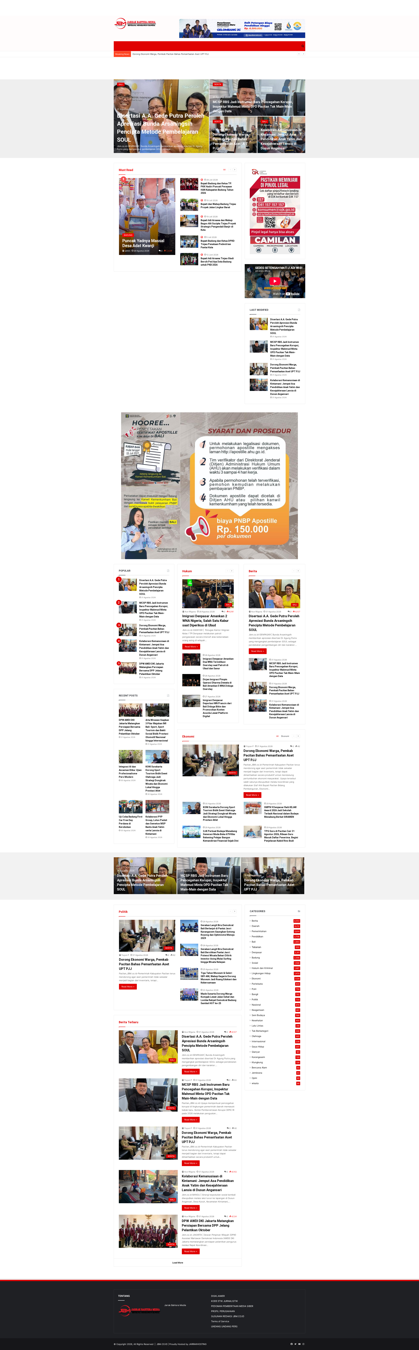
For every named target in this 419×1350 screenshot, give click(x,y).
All (224, 169)
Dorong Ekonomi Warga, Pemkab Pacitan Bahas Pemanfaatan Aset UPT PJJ (285, 368)
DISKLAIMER (218, 1296)
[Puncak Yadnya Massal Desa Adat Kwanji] (147, 216)
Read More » (191, 646)
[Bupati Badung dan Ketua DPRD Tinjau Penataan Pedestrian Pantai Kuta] (189, 241)
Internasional (258, 1041)
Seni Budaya (258, 1015)
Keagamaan (258, 1010)
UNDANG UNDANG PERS (224, 1326)
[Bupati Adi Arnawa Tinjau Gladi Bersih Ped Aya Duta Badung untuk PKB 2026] (189, 259)
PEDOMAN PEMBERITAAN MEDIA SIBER (232, 1306)
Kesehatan (257, 1020)
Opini (254, 1078)
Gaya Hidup (258, 1046)
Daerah (255, 926)
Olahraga (256, 1036)
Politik (255, 999)
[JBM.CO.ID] (135, 23)
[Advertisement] (209, 7)
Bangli (255, 994)
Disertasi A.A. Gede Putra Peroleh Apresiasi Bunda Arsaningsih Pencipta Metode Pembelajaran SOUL (284, 326)
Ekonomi (285, 736)
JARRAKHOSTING (198, 1344)
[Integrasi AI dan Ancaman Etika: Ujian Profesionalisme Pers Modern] (131, 756)
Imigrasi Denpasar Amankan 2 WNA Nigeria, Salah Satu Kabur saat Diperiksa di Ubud (205, 620)
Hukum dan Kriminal (262, 968)
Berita (217, 84)
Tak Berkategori (260, 1031)
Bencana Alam (259, 1067)
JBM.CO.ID (162, 1344)
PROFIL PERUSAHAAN (223, 1311)
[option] (209, 116)
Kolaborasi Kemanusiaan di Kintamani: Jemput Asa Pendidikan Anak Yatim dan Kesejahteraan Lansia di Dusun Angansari (193, 54)
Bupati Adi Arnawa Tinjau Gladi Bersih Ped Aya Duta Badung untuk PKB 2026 (217, 261)
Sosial (255, 963)
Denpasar (257, 952)
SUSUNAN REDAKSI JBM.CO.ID (227, 1316)
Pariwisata (257, 983)
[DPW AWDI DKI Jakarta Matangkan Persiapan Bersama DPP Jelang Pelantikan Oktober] (128, 668)
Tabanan (256, 947)
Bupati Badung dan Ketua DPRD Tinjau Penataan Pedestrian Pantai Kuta (218, 244)
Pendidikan (257, 936)
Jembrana (257, 1072)
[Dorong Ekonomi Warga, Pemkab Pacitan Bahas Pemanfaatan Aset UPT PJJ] (259, 369)
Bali (121, 84)
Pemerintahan (259, 931)
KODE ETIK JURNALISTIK (224, 1301)
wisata (255, 1083)
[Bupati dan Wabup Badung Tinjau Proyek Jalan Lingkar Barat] (189, 205)
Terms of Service (220, 1321)
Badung (256, 957)
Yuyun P (250, 746)
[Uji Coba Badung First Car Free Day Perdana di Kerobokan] (131, 806)
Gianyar (256, 1052)
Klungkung (257, 1062)
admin (127, 251)
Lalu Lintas (257, 1025)
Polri (254, 989)
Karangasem (258, 1057)
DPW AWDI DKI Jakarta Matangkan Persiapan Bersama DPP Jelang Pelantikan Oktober (129, 727)
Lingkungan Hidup (261, 973)
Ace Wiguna (190, 611)
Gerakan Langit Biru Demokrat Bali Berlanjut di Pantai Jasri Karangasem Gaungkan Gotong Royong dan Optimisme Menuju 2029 (218, 931)
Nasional (256, 1004)
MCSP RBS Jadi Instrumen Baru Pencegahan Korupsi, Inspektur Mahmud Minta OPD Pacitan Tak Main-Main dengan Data (253, 106)
